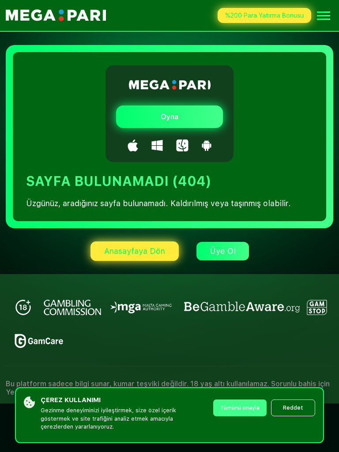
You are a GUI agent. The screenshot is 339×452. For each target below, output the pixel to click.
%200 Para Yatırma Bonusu (264, 15)
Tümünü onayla (240, 408)
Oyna (169, 117)
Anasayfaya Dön (134, 251)
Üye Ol (223, 251)
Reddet (293, 408)
